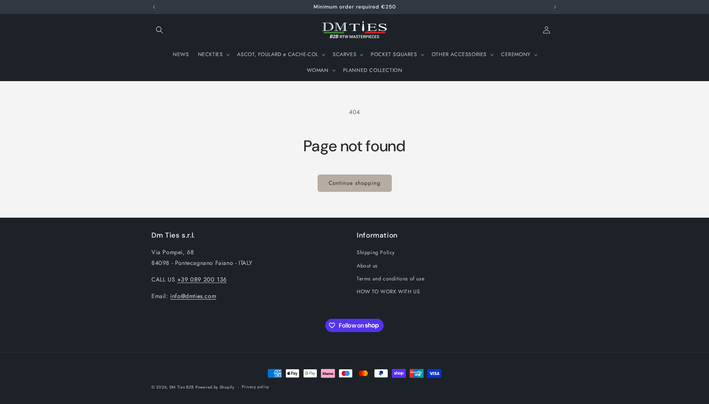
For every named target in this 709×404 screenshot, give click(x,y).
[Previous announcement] (154, 7)
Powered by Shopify (214, 387)
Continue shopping (355, 183)
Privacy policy (255, 387)
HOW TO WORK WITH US (388, 291)
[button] (159, 30)
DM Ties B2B (181, 387)
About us (367, 265)
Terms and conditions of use (390, 278)
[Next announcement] (555, 7)
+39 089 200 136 (202, 279)
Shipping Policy (376, 252)
